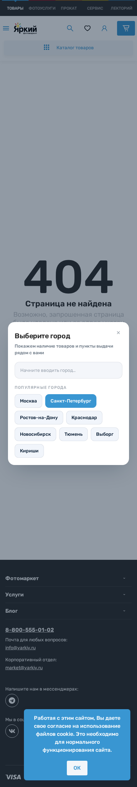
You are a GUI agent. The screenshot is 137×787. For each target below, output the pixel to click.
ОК (77, 768)
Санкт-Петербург (71, 401)
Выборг (104, 434)
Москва (28, 401)
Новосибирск (35, 434)
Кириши (29, 451)
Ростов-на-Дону (39, 417)
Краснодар (84, 417)
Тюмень (73, 434)
